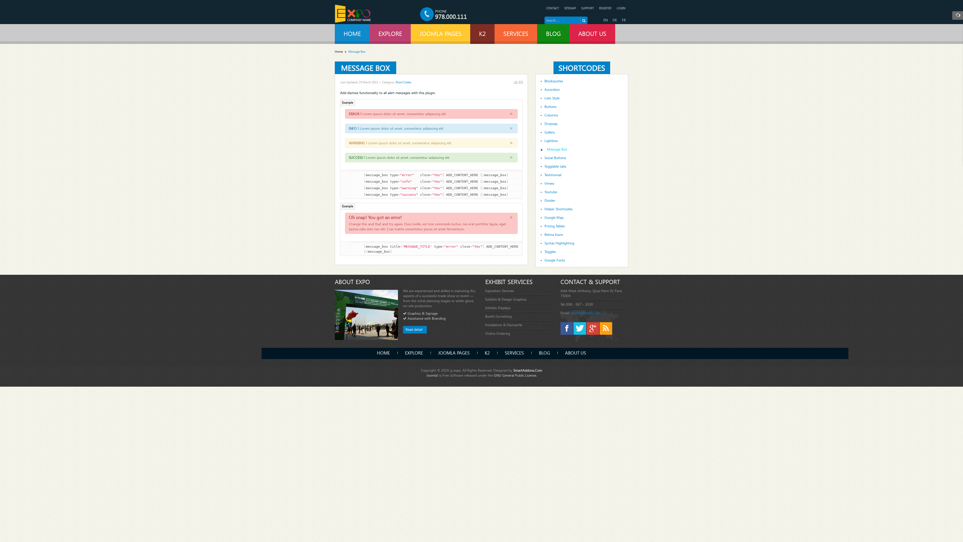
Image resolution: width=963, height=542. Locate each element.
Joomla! (432, 375)
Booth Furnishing (498, 316)
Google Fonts (554, 260)
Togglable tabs (555, 166)
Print (516, 82)
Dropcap (550, 123)
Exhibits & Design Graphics (505, 299)
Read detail (414, 329)
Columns (551, 115)
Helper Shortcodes (558, 209)
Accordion (552, 89)
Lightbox (551, 141)
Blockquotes (553, 81)
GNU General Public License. (515, 375)
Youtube (550, 192)
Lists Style (551, 98)
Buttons (550, 106)
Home (339, 51)
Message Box (365, 67)
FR (624, 20)
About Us (575, 353)
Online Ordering (497, 333)
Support (587, 8)
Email (521, 82)
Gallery (549, 132)
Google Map (554, 217)
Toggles (550, 251)
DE (615, 20)
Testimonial (552, 175)
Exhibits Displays (497, 307)
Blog (544, 353)
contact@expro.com (585, 312)
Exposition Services (499, 290)
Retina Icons (553, 234)
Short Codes (403, 82)
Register (605, 8)
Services (514, 353)
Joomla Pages (454, 353)
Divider (549, 200)
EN (605, 20)
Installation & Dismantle (503, 324)
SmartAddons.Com (527, 370)
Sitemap (570, 8)
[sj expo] (353, 14)
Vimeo (549, 183)
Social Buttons (555, 158)
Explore (414, 353)
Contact (552, 8)
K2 (487, 353)
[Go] (584, 20)
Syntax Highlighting (559, 243)
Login (621, 8)
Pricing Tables (554, 226)
